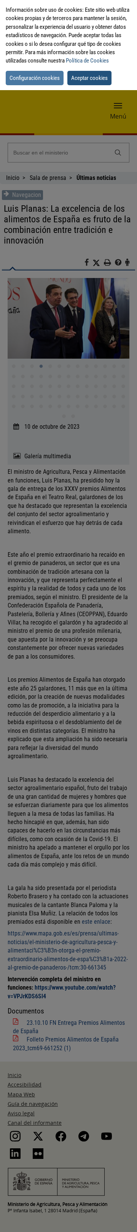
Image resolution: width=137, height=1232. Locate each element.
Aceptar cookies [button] (89, 78)
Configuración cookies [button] (35, 78)
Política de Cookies (87, 60)
